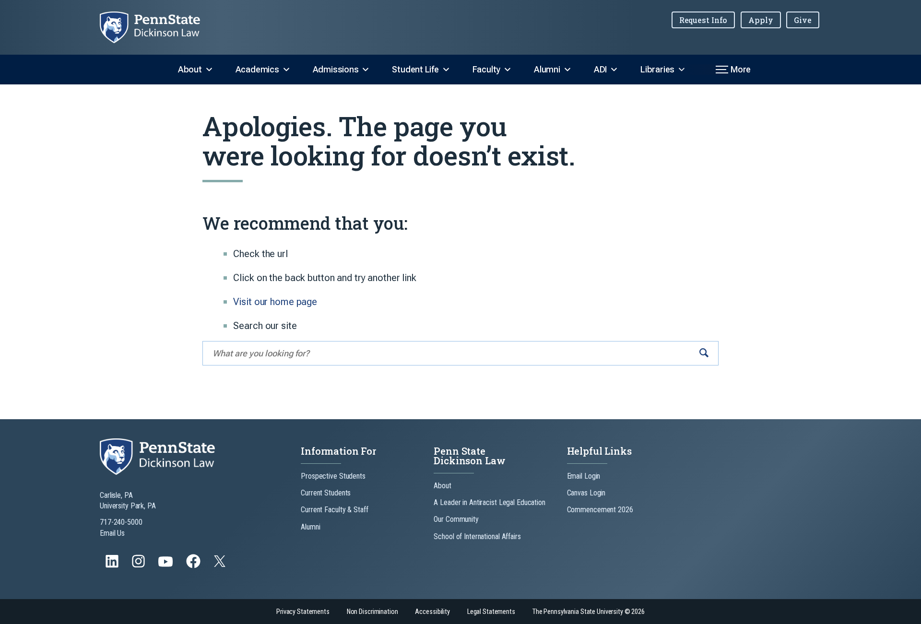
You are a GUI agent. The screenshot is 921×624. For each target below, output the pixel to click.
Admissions (336, 69)
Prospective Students (333, 476)
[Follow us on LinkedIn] (113, 565)
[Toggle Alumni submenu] (567, 69)
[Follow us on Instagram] (139, 565)
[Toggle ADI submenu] (614, 69)
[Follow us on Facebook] (194, 565)
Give (803, 20)
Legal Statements (491, 612)
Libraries (657, 69)
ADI (600, 69)
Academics (257, 69)
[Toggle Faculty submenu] (507, 69)
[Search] (704, 353)
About (190, 69)
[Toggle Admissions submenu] (365, 69)
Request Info (703, 20)
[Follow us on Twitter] (220, 564)
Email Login (584, 476)
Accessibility (432, 612)
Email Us (112, 533)
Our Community (456, 519)
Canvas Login (586, 492)
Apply (760, 20)
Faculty (486, 69)
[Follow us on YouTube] (166, 565)
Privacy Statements (303, 612)
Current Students (326, 492)
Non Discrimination (372, 612)
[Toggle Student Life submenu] (446, 69)
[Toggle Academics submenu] (286, 69)
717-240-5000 (121, 522)
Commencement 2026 (600, 509)
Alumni (547, 69)
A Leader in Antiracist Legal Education (489, 502)
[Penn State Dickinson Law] (157, 27)
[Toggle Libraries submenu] (681, 69)
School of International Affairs (477, 536)
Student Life (415, 69)
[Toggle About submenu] (209, 69)
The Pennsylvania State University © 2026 (588, 612)
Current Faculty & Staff (334, 509)
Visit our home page (275, 301)
